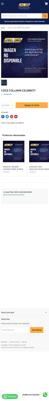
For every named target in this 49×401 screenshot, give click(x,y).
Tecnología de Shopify (27, 347)
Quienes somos (14, 342)
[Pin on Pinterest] (16, 116)
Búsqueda (4, 342)
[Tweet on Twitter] (7, 116)
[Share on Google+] (11, 116)
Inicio (3, 28)
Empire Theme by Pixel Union (10, 347)
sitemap (24, 342)
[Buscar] (45, 16)
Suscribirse (36, 330)
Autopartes (8, 94)
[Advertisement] (24, 228)
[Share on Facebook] (3, 116)
